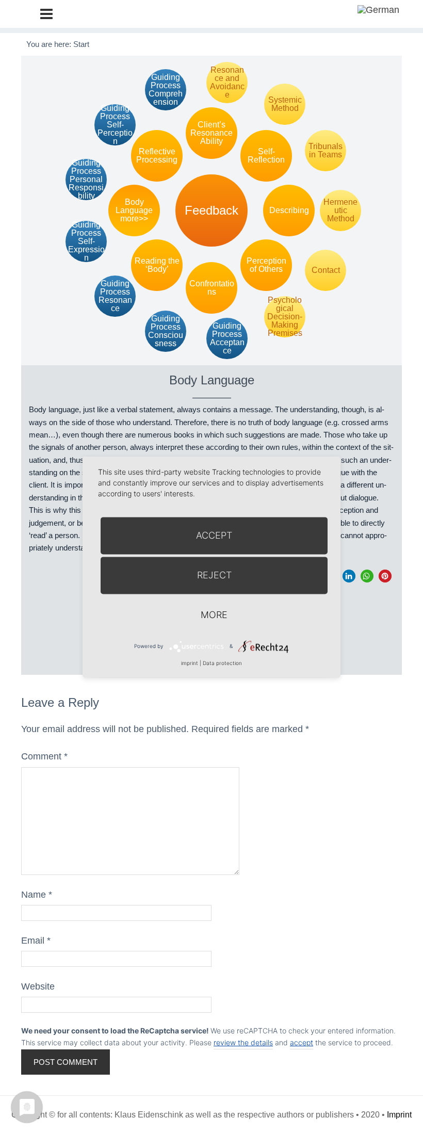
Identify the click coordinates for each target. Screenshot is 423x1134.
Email (36, 940)
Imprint (399, 1114)
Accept (214, 535)
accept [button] (301, 1042)
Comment (44, 756)
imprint (189, 663)
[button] (349, 576)
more (214, 614)
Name (36, 894)
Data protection (222, 663)
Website (38, 986)
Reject (214, 575)
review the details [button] (243, 1042)
